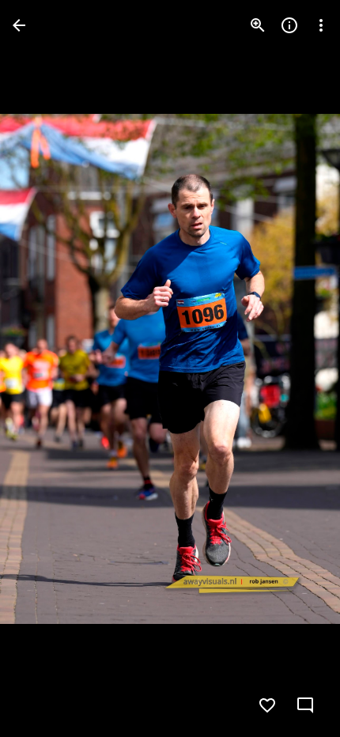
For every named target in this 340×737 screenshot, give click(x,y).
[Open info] (289, 25)
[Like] (267, 705)
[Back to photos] (19, 25)
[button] (44, 368)
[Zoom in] (258, 25)
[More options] (321, 25)
